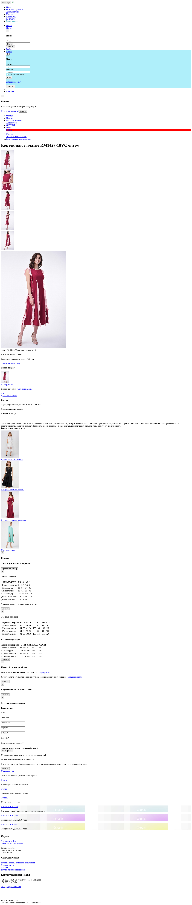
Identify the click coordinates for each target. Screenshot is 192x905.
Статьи (4, 789)
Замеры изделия (25, 389)
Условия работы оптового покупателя (18, 863)
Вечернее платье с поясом (12, 490)
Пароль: (5, 738)
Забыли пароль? (13, 82)
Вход (9, 77)
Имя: (3, 712)
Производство (7, 771)
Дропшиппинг (12, 12)
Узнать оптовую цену (10, 363)
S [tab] (4, 393)
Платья (9, 118)
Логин (9, 64)
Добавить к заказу (9, 396)
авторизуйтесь (44, 672)
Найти (9, 44)
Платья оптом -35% (9, 806)
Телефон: (5, 722)
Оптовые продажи (14, 9)
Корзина (10, 91)
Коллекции (11, 16)
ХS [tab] (2, 393)
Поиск (9, 28)
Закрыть (10, 47)
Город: (4, 728)
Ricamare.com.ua (75, 677)
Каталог (9, 14)
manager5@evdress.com (11, 886)
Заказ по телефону (9, 841)
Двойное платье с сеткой (12, 459)
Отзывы (4, 798)
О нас (8, 7)
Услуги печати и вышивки (13, 870)
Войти (9, 49)
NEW (8, 127)
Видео (4, 780)
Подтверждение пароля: (12, 743)
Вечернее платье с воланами (13, 520)
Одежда (9, 116)
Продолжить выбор (9, 569)
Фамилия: (5, 717)
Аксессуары (11, 123)
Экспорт (5, 867)
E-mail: (4, 733)
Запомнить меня (16, 75)
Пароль (9, 69)
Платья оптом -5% (9, 824)
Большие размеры (14, 120)
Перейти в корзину (9, 111)
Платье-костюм (8, 550)
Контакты (10, 19)
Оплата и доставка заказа (12, 843)
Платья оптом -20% (9, 815)
